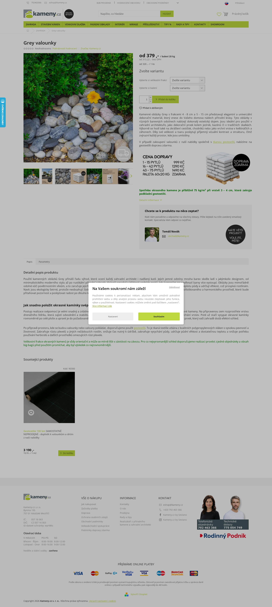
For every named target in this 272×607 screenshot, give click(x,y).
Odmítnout (174, 287)
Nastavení (113, 316)
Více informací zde (102, 305)
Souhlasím (159, 316)
